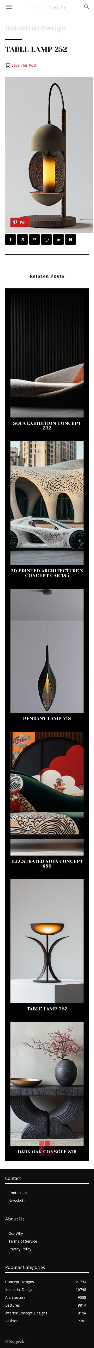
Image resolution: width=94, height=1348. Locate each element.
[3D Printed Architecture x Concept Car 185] (47, 503)
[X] (22, 239)
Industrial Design (35, 28)
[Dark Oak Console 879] (47, 1084)
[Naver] (70, 239)
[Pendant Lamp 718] (47, 651)
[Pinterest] (34, 239)
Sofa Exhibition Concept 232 (47, 426)
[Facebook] (10, 239)
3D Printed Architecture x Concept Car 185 (47, 573)
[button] (21, 65)
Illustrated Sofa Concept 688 (47, 864)
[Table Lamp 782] (47, 941)
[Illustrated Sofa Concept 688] (47, 794)
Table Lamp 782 (47, 1008)
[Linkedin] (58, 239)
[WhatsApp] (46, 239)
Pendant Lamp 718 (47, 718)
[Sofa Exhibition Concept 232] (47, 355)
